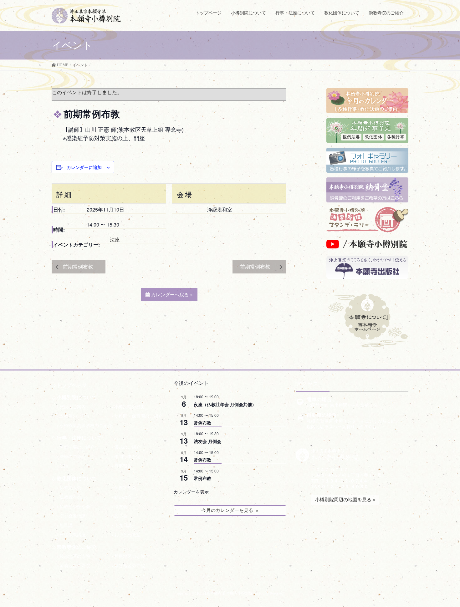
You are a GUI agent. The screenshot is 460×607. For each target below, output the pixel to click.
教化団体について (77, 478)
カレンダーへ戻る (170, 294)
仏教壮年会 (125, 487)
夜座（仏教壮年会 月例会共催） (225, 404)
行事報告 (123, 466)
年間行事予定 (127, 456)
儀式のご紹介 (127, 447)
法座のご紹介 (72, 456)
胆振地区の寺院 (129, 556)
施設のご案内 (72, 407)
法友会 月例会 (207, 441)
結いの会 (123, 497)
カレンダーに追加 (84, 167)
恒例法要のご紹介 (77, 447)
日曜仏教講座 (72, 535)
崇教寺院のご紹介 (77, 547)
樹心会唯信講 (72, 516)
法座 (115, 239)
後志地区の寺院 (74, 556)
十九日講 (123, 525)
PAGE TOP (442, 593)
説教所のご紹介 (74, 416)
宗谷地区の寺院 (129, 566)
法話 (63, 466)
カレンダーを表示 (191, 491)
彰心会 (120, 516)
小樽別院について (77, 397)
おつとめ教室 (127, 535)
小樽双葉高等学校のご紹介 (85, 425)
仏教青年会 (70, 497)
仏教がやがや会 (74, 506)
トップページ (72, 385)
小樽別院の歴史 (129, 407)
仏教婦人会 (70, 487)
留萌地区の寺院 (74, 566)
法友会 (120, 506)
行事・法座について (79, 438)
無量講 (66, 525)
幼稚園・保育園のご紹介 (138, 416)
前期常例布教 (80, 266)
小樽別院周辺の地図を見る (343, 499)
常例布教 (202, 423)
